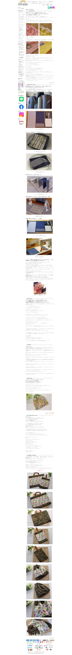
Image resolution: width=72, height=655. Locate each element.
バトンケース (20, 39)
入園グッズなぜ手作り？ (21, 49)
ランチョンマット (21, 20)
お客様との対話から (31, 9)
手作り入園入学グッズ (20, 10)
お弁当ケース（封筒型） (22, 18)
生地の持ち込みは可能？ (21, 53)
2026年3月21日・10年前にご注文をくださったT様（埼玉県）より (21, 74)
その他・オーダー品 (21, 40)
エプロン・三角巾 (21, 21)
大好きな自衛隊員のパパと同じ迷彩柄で (21, 57)
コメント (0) (46, 413)
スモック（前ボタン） (21, 26)
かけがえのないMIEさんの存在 (21, 68)
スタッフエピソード (20, 66)
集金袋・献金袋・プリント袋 (22, 31)
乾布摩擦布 (20, 34)
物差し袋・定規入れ (21, 33)
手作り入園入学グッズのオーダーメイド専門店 (40, 2)
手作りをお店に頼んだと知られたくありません (21, 55)
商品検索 (19, 7)
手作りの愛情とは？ (21, 51)
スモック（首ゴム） (21, 25)
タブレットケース (21, 32)
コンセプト (19, 59)
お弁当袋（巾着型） (21, 17)
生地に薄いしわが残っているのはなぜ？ (21, 48)
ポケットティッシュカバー (22, 22)
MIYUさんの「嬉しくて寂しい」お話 (21, 70)
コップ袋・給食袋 (21, 19)
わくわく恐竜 (31, 462)
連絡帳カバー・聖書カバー (22, 35)
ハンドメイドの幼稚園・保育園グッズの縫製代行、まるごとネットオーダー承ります (39, 3)
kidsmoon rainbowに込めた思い (21, 61)
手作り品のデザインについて (21, 63)
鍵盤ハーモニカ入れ (21, 24)
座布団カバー (20, 27)
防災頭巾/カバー (21, 38)
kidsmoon (27, 9)
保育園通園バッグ (21, 29)
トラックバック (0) (51, 82)
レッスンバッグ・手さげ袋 (22, 13)
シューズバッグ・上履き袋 (22, 14)
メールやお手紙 (21, 76)
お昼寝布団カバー (21, 28)
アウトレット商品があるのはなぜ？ (21, 46)
